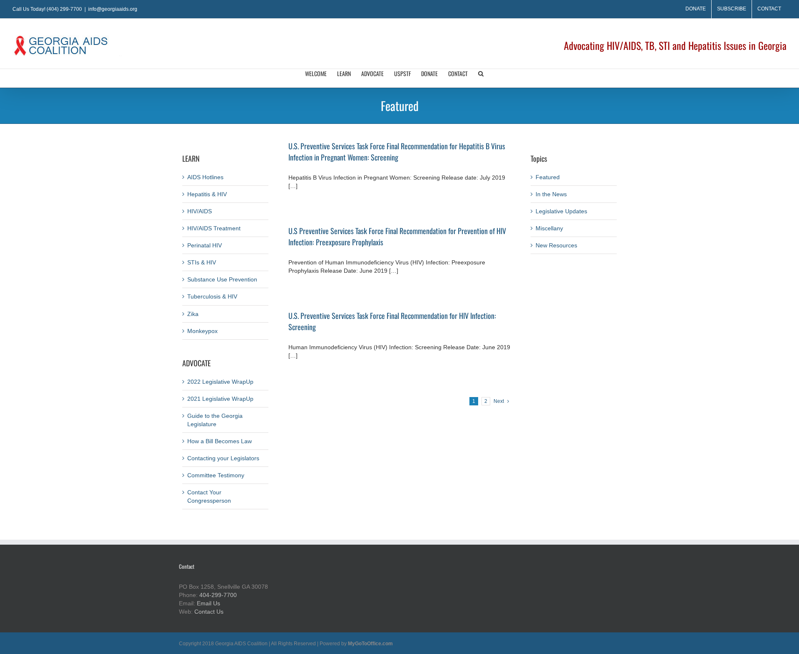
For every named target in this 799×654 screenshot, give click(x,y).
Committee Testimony (215, 475)
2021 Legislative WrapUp (220, 398)
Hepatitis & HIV (207, 194)
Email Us (208, 603)
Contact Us (208, 611)
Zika (193, 314)
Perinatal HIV (204, 245)
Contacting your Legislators (223, 458)
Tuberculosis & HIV (212, 296)
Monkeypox (202, 331)
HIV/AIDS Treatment (214, 228)
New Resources (556, 245)
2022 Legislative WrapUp (220, 381)
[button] (481, 78)
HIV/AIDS (199, 211)
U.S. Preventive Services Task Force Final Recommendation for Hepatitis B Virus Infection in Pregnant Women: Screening (396, 152)
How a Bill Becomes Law (219, 441)
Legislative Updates (561, 211)
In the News (551, 194)
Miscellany (549, 228)
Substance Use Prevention (222, 279)
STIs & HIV (201, 262)
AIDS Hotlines (205, 177)
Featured (548, 177)
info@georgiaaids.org (112, 9)
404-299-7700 (218, 595)
